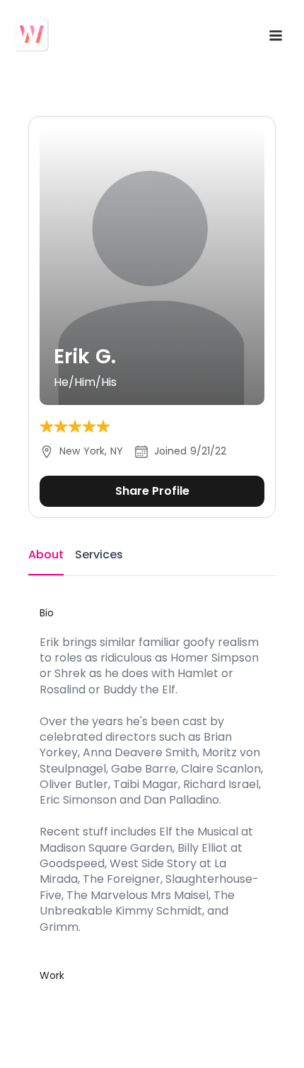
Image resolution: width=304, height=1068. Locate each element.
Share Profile (152, 491)
